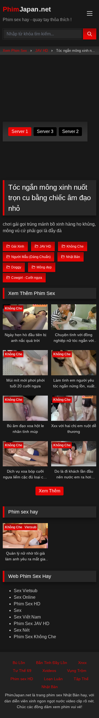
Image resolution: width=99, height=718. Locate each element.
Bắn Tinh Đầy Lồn (51, 662)
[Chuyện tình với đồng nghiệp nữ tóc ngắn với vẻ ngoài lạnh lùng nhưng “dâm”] (73, 317)
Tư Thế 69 (22, 670)
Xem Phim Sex (15, 51)
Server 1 (20, 131)
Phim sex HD (21, 679)
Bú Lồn (19, 662)
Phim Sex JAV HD (32, 623)
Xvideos (49, 670)
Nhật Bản (50, 687)
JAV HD (41, 51)
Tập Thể (81, 679)
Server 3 (45, 131)
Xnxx (82, 662)
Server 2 (70, 131)
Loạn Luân (53, 679)
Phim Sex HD (27, 603)
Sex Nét (21, 630)
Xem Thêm (49, 491)
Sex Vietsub (25, 590)
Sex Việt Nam (27, 617)
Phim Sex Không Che (35, 636)
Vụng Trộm (76, 670)
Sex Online (24, 597)
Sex (17, 610)
